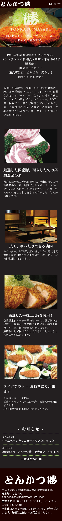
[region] (31, 27)
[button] (52, 4)
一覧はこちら (29, 459)
